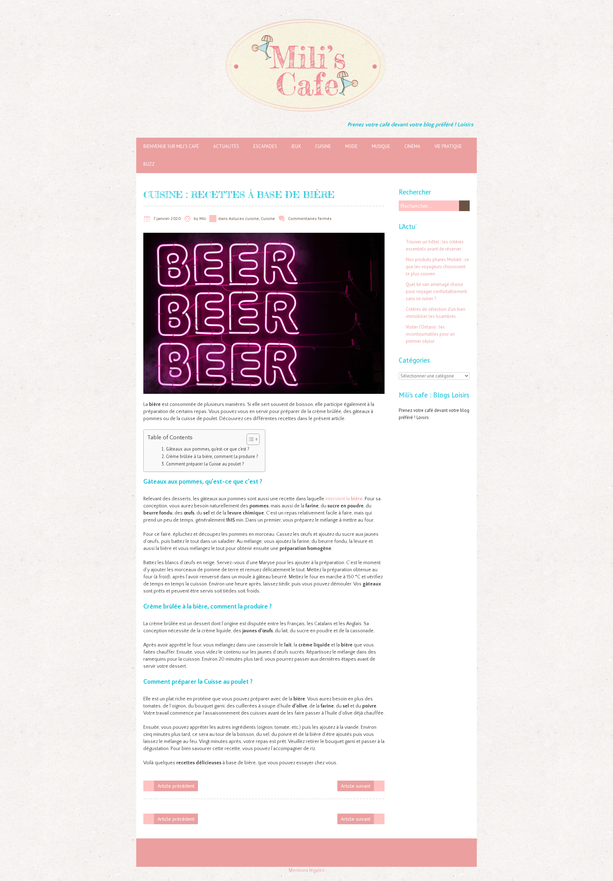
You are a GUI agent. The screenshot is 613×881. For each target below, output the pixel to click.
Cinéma (412, 146)
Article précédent (176, 786)
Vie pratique (448, 146)
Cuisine (323, 146)
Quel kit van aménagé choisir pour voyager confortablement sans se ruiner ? (436, 291)
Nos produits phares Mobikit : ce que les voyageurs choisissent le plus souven (437, 267)
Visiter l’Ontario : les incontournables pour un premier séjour (430, 334)
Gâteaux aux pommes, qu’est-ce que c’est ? (207, 449)
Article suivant (355, 786)
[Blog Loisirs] (306, 18)
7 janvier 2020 (167, 218)
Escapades (265, 146)
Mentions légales (307, 870)
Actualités (226, 146)
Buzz (149, 164)
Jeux (296, 146)
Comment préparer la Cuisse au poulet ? (205, 464)
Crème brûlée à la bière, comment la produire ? (212, 456)
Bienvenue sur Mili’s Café (171, 146)
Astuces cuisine (244, 218)
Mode (351, 146)
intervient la (344, 499)
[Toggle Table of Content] (249, 439)
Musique (381, 146)
